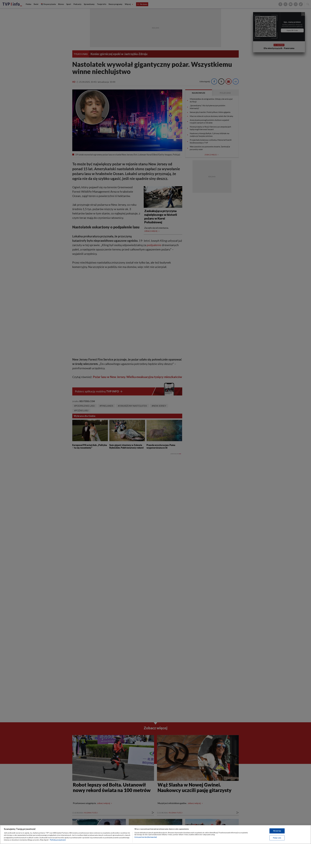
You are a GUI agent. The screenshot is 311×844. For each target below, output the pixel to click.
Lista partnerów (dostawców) (145, 837)
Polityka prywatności (58, 840)
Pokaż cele (277, 838)
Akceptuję (277, 831)
